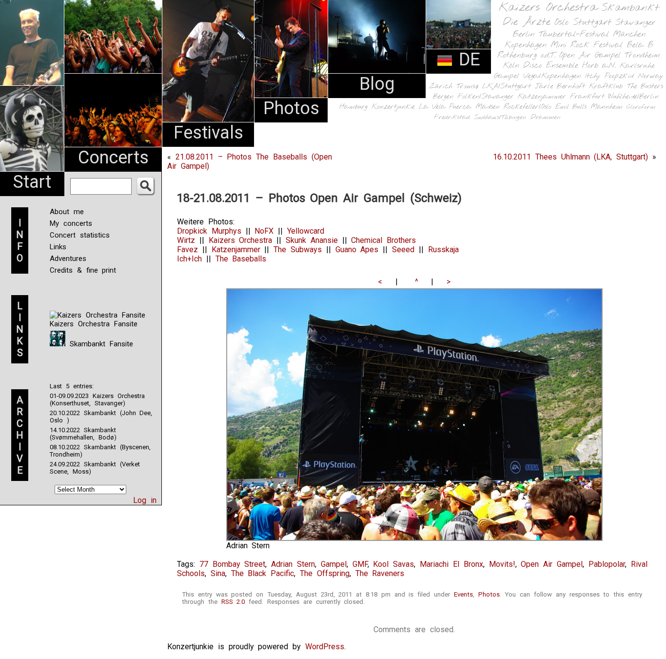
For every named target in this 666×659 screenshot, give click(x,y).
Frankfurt (587, 96)
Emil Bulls (571, 106)
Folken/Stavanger (485, 96)
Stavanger (635, 22)
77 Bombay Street (232, 564)
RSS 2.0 (233, 601)
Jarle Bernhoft (560, 86)
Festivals (208, 132)
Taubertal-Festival (574, 34)
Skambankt (630, 8)
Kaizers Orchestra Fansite (93, 324)
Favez (187, 249)
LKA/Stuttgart (506, 86)
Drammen (545, 117)
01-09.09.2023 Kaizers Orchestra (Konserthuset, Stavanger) (97, 399)
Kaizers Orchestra (548, 8)
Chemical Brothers (383, 240)
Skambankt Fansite (99, 343)
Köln (511, 65)
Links (58, 246)
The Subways (298, 249)
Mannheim (606, 106)
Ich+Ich (189, 258)
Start (32, 182)
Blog (376, 84)
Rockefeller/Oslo (527, 107)
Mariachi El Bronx (451, 564)
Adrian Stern (293, 564)
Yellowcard (305, 231)
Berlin (523, 34)
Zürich (440, 86)
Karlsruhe (637, 65)
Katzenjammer (542, 96)
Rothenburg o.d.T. (526, 55)
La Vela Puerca (445, 107)
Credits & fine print (83, 270)
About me (67, 211)
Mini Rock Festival (586, 45)
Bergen (443, 96)
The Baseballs (241, 258)
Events (463, 594)
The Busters (645, 86)
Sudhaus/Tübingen (500, 117)
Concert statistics (80, 235)
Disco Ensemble (550, 65)
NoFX (264, 231)
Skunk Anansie (312, 240)
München (629, 34)
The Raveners (380, 573)
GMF (360, 564)
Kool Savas (393, 564)
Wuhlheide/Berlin (633, 96)
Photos (291, 108)
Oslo (561, 22)
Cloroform (641, 107)
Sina (218, 573)
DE (466, 59)
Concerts (113, 157)
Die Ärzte (526, 22)
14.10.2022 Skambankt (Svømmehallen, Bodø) (83, 433)
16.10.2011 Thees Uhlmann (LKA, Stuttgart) (570, 156)
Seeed (403, 249)
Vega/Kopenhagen (552, 76)
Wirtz (186, 240)
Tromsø (467, 86)
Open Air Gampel (590, 55)
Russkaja (443, 249)
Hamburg (353, 107)
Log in (145, 500)
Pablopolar (606, 564)
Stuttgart (592, 22)
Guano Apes (357, 249)
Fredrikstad (452, 117)
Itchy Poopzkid (609, 76)
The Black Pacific (262, 573)
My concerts (71, 223)
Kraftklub (606, 86)
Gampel (506, 76)
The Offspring (325, 573)
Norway (651, 76)
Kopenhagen (526, 45)
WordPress (324, 646)
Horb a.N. (599, 65)
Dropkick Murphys (209, 231)
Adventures (68, 258)
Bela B (640, 45)
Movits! (502, 564)
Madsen (487, 107)
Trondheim (642, 55)
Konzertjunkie (393, 107)
